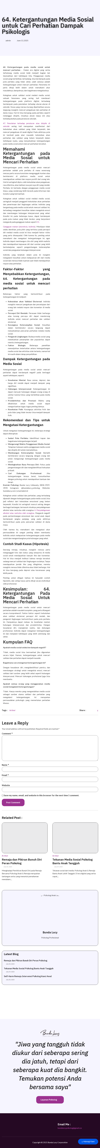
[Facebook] (24, 1125)
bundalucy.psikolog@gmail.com (70, 1128)
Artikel (5, 856)
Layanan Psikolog (49, 1099)
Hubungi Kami (89, 1141)
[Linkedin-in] (11, 1125)
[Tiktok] (18, 1125)
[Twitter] (30, 1125)
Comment (7, 733)
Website (6, 785)
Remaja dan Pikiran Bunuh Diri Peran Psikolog (22, 861)
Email (5, 775)
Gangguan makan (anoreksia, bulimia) (19, 226)
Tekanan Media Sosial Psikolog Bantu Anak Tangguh (72, 861)
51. (38, 222)
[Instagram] (5, 1125)
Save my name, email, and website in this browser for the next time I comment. (41, 795)
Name (5, 765)
